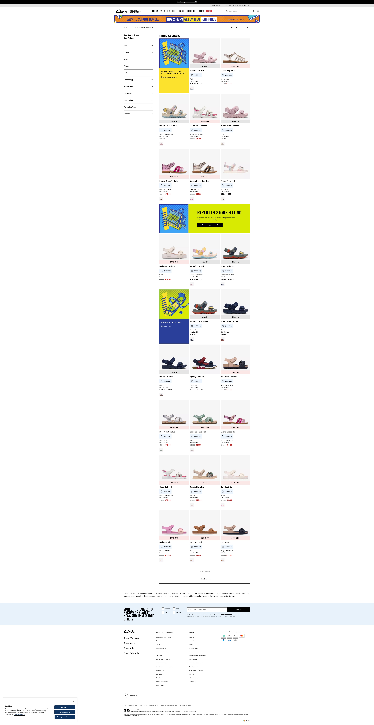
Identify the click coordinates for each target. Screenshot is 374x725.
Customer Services (161, 648)
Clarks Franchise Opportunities (197, 655)
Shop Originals (131, 653)
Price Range (128, 86)
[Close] (73, 701)
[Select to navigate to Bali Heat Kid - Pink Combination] (222, 505)
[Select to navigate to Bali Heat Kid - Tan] (222, 560)
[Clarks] (128, 11)
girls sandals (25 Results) (145, 27)
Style (126, 59)
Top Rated (128, 93)
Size (125, 46)
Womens (167, 608)
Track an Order (160, 685)
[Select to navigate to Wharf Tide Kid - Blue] (222, 284)
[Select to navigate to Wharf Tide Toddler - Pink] (161, 144)
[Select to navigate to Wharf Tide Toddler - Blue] (192, 339)
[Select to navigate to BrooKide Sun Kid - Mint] (161, 450)
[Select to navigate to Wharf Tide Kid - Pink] (192, 284)
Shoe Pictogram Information (164, 666)
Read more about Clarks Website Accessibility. (184, 711)
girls (132, 27)
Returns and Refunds (162, 663)
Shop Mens (129, 643)
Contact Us (159, 644)
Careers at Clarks (193, 648)
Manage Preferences (64, 717)
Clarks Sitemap (193, 659)
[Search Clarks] (237, 11)
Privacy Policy (225, 614)
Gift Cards (159, 655)
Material (127, 73)
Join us (238, 610)
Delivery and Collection (162, 652)
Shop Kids (129, 648)
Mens (177, 608)
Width (126, 66)
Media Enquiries (193, 666)
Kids (173, 11)
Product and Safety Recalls (163, 659)
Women (163, 11)
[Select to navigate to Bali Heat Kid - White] (161, 560)
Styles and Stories (193, 678)
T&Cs (241, 19)
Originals (181, 11)
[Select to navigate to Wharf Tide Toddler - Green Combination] (222, 339)
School (155, 11)
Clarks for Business (194, 652)
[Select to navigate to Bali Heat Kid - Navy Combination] (192, 560)
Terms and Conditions (162, 681)
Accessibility (192, 641)
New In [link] (205, 66)
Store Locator (160, 674)
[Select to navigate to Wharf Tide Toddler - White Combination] (222, 144)
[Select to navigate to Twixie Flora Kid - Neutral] (222, 199)
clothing (201, 11)
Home (125, 27)
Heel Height (128, 100)
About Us (191, 637)
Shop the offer (233, 19)
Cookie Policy (153, 705)
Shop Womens (131, 638)
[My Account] (253, 11)
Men (168, 11)
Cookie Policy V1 (19, 714)
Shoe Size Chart (160, 670)
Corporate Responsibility (195, 663)
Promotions (192, 674)
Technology (128, 80)
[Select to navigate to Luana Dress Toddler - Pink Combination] (192, 199)
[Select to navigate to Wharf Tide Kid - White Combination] (192, 88)
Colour (126, 52)
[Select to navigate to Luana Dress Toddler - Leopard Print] (161, 199)
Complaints (159, 641)
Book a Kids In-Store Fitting (163, 637)
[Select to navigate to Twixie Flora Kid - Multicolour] (192, 505)
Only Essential (65, 712)
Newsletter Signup (185, 705)
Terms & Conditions (131, 705)
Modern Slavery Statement (168, 705)
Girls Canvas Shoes (131, 35)
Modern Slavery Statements (196, 670)
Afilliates (191, 644)
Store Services (160, 678)
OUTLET (209, 11)
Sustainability (192, 681)
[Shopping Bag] (258, 11)
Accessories (191, 11)
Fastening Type (130, 107)
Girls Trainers (129, 38)
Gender (127, 114)
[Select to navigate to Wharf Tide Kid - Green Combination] (161, 394)
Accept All (64, 707)
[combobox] (239, 27)
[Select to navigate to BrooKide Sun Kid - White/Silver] (192, 450)
